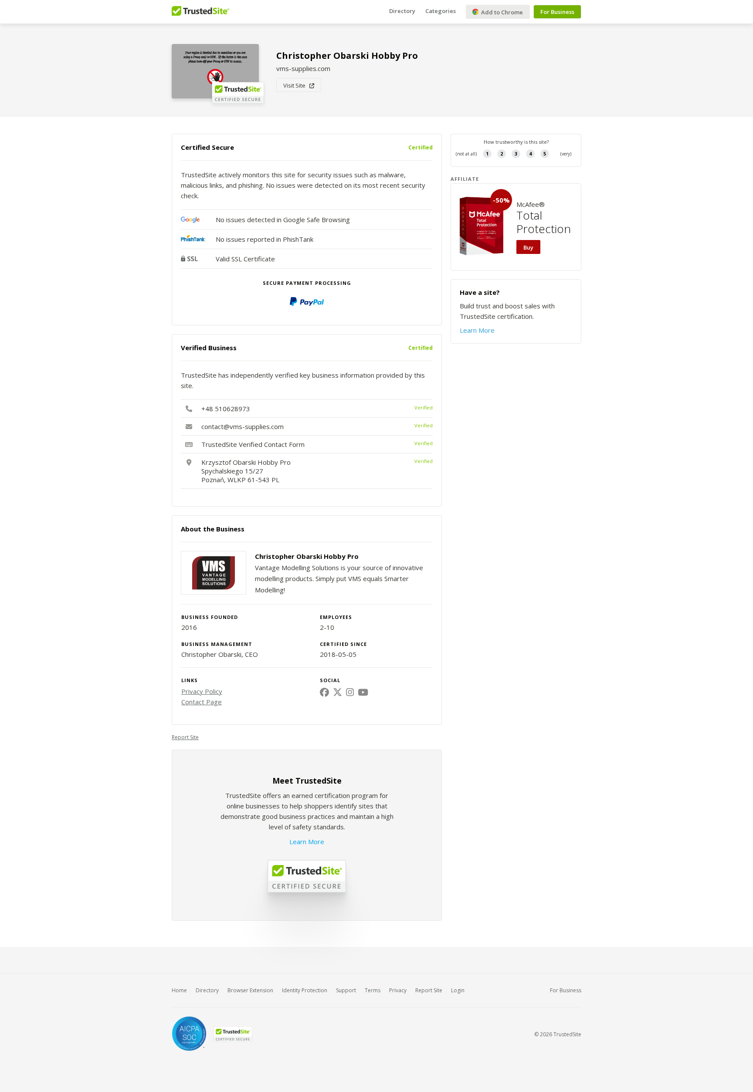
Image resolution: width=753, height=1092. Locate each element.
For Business (557, 12)
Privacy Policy (201, 691)
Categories (440, 11)
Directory (402, 11)
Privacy (398, 990)
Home (179, 990)
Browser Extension (250, 990)
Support (346, 990)
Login (458, 990)
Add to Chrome (501, 12)
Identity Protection (304, 990)
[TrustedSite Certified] (232, 1034)
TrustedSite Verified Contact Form (253, 444)
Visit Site (296, 85)
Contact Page (201, 701)
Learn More (306, 841)
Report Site (185, 737)
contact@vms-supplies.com (242, 426)
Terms (372, 990)
